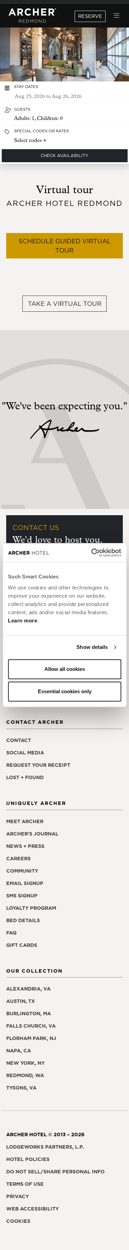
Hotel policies (28, 1159)
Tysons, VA (21, 1087)
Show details (92, 647)
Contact (18, 740)
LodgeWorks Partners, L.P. (45, 1146)
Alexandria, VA (28, 988)
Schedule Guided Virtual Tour (65, 246)
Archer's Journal (32, 833)
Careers (18, 858)
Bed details (23, 920)
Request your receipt (38, 765)
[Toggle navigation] (117, 15)
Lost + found (25, 777)
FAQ (11, 932)
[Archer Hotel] (32, 15)
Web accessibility (32, 1208)
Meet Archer (24, 821)
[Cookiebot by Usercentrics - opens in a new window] (92, 552)
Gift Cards (21, 945)
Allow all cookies (64, 669)
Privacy (17, 1196)
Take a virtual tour (64, 303)
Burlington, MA (28, 1013)
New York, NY (25, 1063)
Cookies (18, 1221)
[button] (65, 114)
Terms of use (25, 1184)
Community (22, 870)
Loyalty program (31, 908)
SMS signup (21, 895)
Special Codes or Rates (41, 131)
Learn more (22, 620)
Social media (25, 752)
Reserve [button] (90, 16)
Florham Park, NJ (31, 1038)
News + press (25, 846)
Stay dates (26, 86)
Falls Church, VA (31, 1025)
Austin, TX (20, 1001)
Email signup (24, 883)
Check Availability (64, 155)
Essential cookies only (65, 691)
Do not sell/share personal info (55, 1171)
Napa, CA (18, 1050)
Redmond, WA (25, 1075)
